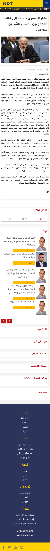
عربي (25, 475)
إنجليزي (25, 479)
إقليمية (25, 427)
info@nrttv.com (26, 535)
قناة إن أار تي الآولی (25, 449)
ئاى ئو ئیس (25, 493)
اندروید (25, 497)
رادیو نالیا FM (25, 457)
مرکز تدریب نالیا (25, 444)
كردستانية (25, 418)
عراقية (25, 422)
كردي (25, 471)
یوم (40, 218)
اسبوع (24, 218)
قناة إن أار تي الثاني (25, 453)
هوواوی (25, 501)
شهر (9, 218)
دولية (25, 431)
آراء (45, 231)
